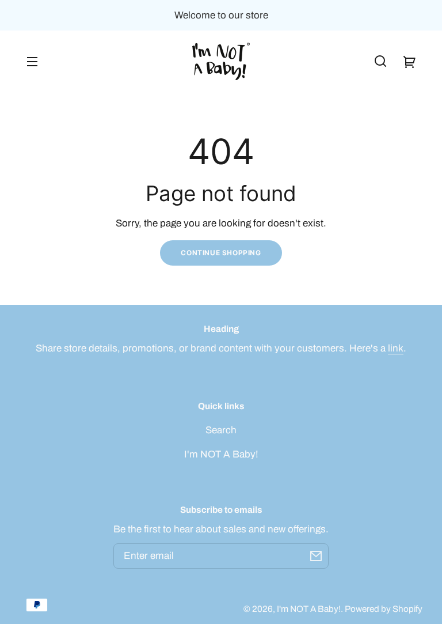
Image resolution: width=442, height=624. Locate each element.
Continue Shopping (221, 252)
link (395, 348)
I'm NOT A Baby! (221, 454)
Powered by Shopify (383, 609)
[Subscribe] (316, 556)
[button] (380, 61)
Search (221, 430)
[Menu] (32, 61)
